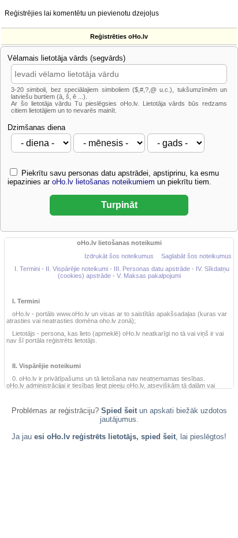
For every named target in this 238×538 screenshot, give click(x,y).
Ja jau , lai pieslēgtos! (119, 436)
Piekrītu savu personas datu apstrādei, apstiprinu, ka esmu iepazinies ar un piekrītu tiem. (113, 177)
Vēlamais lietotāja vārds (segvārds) (66, 58)
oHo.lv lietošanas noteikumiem (103, 181)
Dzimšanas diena (36, 127)
